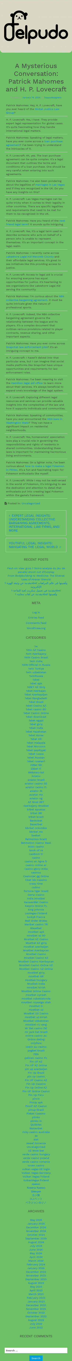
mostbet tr (36, 1005)
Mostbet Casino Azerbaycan (36, 961)
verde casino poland (36, 1158)
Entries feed (36, 617)
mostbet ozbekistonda (36, 998)
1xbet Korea (36, 735)
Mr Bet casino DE (36, 1028)
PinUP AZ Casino (36, 1106)
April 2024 (36, 1257)
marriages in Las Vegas (50, 184)
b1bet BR (36, 813)
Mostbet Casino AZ (36, 957)
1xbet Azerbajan (36, 690)
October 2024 (36, 1234)
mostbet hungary (36, 980)
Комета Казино (36, 1187)
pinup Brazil (36, 1109)
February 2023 (36, 1297)
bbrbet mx (36, 831)
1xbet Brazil (36, 701)
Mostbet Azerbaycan (36, 950)
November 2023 (36, 1275)
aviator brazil (36, 779)
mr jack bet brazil (36, 1031)
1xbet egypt (36, 720)
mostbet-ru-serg (36, 1024)
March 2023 (36, 1294)
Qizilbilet (36, 1124)
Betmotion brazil (36, 839)
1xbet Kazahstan (36, 731)
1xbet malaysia (36, 742)
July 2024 (36, 1245)
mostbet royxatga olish (36, 1002)
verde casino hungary (36, 1154)
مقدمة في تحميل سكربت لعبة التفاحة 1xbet (36, 590)
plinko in (36, 1120)
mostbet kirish (36, 987)
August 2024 (36, 1242)
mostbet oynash (36, 994)
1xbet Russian (36, 757)
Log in (36, 612)
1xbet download (36, 716)
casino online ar (36, 865)
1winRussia (36, 675)
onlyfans (36, 1043)
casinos (36, 872)
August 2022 (36, 1320)
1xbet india (36, 727)
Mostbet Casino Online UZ (36, 965)
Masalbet (36, 928)
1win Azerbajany (36, 653)
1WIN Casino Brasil (36, 657)
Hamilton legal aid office (27, 383)
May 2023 (36, 1286)
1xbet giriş (36, 724)
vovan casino (36, 1165)
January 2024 (36, 1268)
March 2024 (36, 1260)
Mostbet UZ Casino (36, 1013)
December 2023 (36, 1271)
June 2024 (36, 1249)
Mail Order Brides (36, 920)
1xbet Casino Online (36, 713)
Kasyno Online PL (36, 905)
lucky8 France (36, 916)
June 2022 (36, 1327)
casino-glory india (36, 868)
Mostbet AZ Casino (36, 939)
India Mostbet (36, 898)
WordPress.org (36, 628)
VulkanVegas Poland (36, 1180)
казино (36, 1183)
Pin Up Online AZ (36, 1087)
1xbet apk (36, 683)
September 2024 (36, 1238)
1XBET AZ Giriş (36, 687)
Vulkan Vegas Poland (36, 1176)
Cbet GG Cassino (36, 879)
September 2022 (36, 1316)
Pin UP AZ (36, 1061)
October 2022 (36, 1312)
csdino (36, 887)
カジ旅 (36, 1195)
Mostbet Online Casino (36, 991)
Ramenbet (36, 1128)
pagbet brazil (36, 1050)
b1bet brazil (36, 816)
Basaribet (36, 824)
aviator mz (36, 794)
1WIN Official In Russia (36, 664)
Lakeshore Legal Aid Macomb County (30, 256)
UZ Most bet (36, 1150)
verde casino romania (36, 1161)
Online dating (36, 1039)
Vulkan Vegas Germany (36, 1172)
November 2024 (36, 1231)
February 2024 (36, 1264)
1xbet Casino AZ (36, 705)
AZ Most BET (36, 802)
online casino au (36, 1035)
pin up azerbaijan (36, 1069)
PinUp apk (36, 1102)
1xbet (36, 679)
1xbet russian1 (36, 761)
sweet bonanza (36, 1143)
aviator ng (36, 798)
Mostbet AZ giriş (36, 942)
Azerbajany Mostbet (36, 805)
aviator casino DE (36, 783)
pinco (36, 1098)
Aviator (36, 776)
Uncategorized (31, 503)
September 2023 (36, 1279)
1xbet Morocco (36, 746)
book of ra (36, 850)
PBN (36, 1054)
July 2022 (36, 1323)
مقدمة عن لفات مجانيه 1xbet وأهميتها (36, 594)
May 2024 (36, 1253)
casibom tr (36, 853)
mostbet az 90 (36, 935)
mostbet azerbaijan (36, 946)
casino (36, 857)
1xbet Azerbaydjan (36, 694)
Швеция (36, 1191)
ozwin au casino (36, 1046)
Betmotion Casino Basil (36, 842)
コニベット (36, 1198)
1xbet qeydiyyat (36, 750)
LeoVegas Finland (36, 913)
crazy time (36, 883)
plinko (36, 1117)
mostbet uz (36, 1009)
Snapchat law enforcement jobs (26, 347)
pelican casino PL (36, 1057)
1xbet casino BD (36, 709)
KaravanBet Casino (36, 902)
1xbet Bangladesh (36, 698)
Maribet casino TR (36, 924)
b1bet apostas (36, 809)
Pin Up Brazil (36, 1072)
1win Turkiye (36, 668)
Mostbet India (36, 983)
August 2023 (36, 1282)
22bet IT (36, 768)
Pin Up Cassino (36, 1083)
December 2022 (36, 1305)
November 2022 (36, 1308)
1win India (36, 661)
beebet (36, 835)
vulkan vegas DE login (36, 1169)
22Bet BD (36, 764)
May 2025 (36, 1219)
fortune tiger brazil (36, 891)
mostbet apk (36, 931)
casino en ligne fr (36, 861)
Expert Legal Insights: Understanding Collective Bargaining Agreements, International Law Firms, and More (34, 523)
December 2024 (36, 1227)
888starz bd (36, 772)
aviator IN (36, 790)
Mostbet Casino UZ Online (36, 968)
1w (36, 646)
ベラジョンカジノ (36, 1202)
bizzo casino (36, 846)
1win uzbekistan (36, 672)
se (36, 1135)
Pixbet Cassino (36, 1113)
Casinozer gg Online (36, 876)
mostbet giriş (36, 972)
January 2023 (36, 1301)
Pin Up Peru (36, 1094)
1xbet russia (36, 753)
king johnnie (36, 909)
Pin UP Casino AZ (36, 1080)
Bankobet (36, 820)
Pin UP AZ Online (36, 1065)
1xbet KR (36, 739)
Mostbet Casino (36, 954)
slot (36, 1139)
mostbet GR (36, 976)
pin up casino (36, 1076)
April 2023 (36, 1290)
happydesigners (52, 97)
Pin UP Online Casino (36, 1091)
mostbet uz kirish (36, 1017)
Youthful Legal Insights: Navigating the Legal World (33, 545)
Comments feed (36, 622)
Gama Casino (36, 894)
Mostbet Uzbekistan (36, 1020)
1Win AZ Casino (36, 650)
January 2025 (36, 1223)
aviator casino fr (36, 787)
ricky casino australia (36, 1132)
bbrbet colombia (36, 828)
